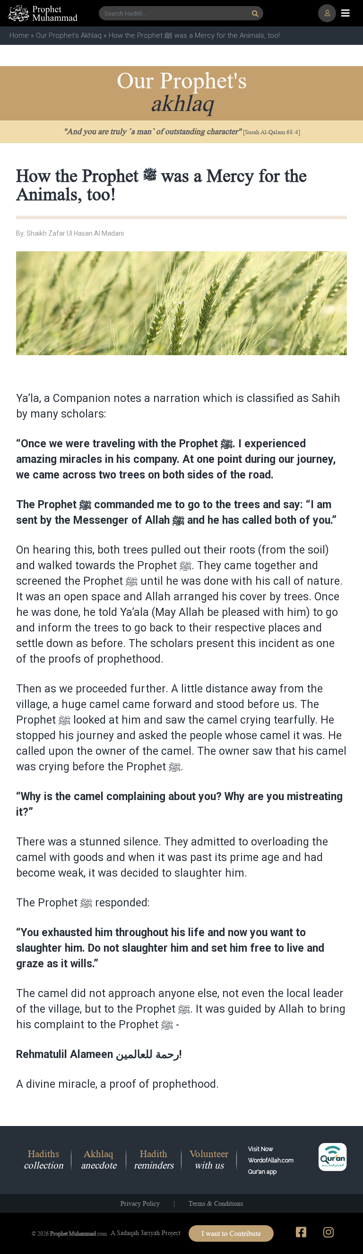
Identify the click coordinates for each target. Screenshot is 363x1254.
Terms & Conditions (216, 1203)
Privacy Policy (140, 1203)
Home (19, 35)
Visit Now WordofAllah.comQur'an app (271, 1160)
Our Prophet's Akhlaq (69, 35)
